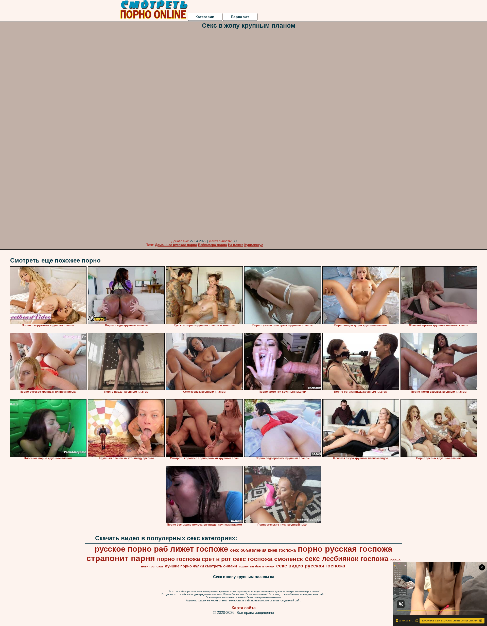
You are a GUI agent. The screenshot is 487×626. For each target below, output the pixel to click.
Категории (205, 17)
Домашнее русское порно (176, 245)
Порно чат (240, 17)
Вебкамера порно (212, 245)
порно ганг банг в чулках (256, 566)
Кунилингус (253, 245)
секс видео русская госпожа (310, 565)
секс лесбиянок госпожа (346, 559)
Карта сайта (244, 608)
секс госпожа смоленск (268, 558)
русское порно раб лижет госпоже (161, 549)
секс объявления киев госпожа (263, 550)
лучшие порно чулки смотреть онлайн (201, 566)
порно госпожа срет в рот (194, 559)
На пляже (235, 245)
